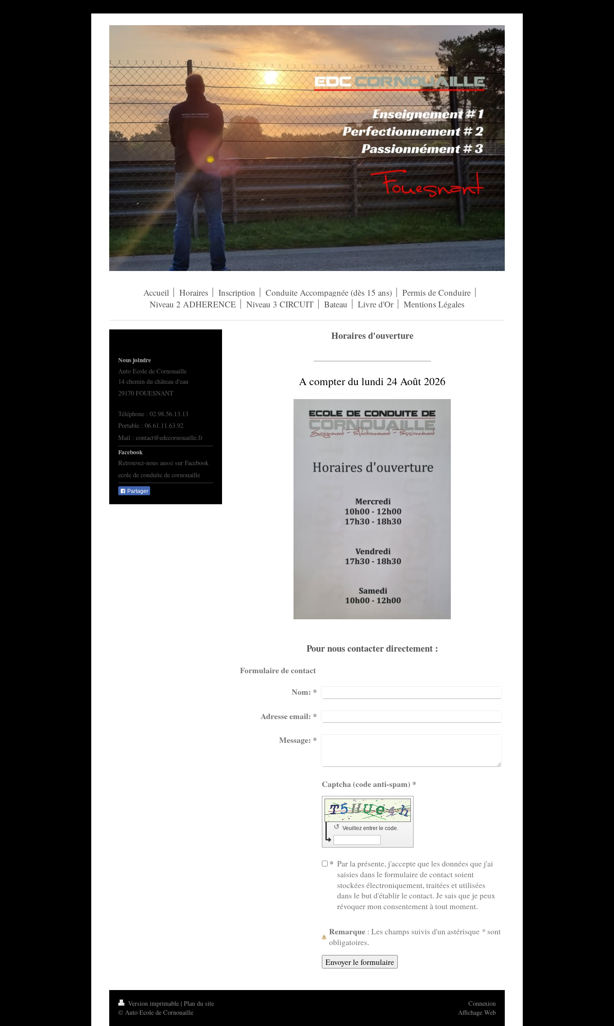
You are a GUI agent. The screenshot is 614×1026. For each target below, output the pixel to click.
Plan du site (199, 1003)
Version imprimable (153, 1003)
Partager (137, 491)
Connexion (482, 1003)
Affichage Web (477, 1012)
